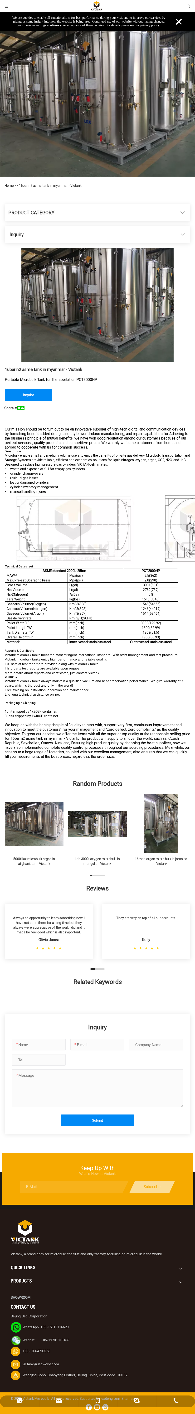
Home (10, 185)
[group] (34, 832)
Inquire (28, 395)
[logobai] (25, 1232)
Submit (97, 1120)
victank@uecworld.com (41, 1364)
